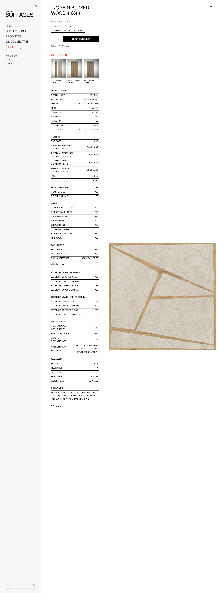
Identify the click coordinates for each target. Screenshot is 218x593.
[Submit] (34, 585)
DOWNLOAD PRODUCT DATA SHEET (68, 31)
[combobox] (20, 585)
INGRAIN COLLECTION (61, 27)
